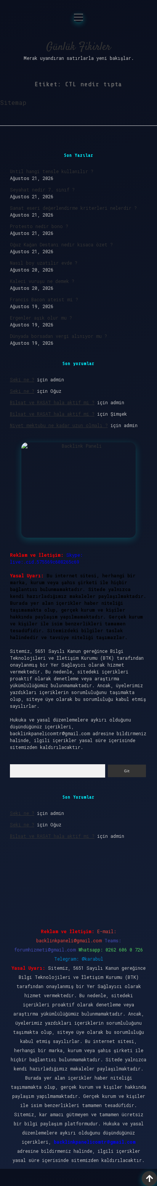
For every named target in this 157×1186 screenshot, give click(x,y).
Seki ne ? (22, 379)
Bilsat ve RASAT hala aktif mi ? (52, 402)
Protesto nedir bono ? (39, 226)
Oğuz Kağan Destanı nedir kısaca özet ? (61, 244)
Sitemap (13, 102)
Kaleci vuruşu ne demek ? (42, 281)
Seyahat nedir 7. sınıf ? (42, 189)
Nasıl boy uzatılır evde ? (43, 263)
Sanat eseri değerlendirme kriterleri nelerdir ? (73, 208)
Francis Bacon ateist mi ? (44, 299)
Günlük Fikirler (78, 47)
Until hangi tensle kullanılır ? (51, 171)
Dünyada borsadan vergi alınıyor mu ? (58, 336)
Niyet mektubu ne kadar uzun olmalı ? (59, 425)
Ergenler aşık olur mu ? (41, 318)
